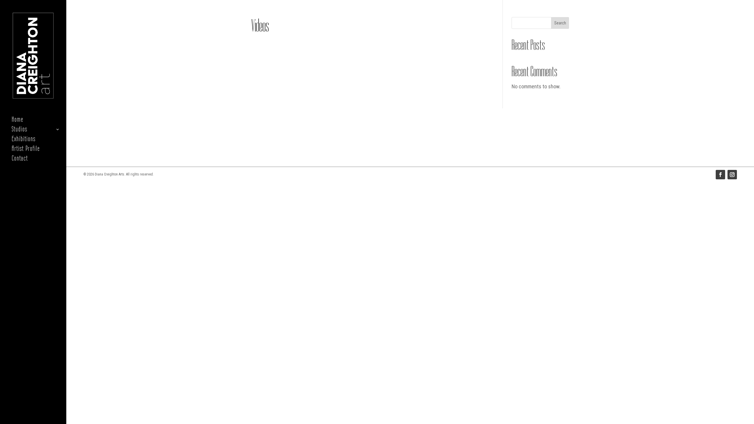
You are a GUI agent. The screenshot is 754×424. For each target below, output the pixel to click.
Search (560, 23)
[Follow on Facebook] (720, 174)
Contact (20, 159)
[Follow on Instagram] (732, 174)
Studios (19, 130)
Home (17, 120)
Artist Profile (26, 149)
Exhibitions (24, 140)
